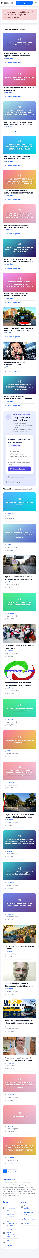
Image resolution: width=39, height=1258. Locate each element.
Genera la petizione (20, 469)
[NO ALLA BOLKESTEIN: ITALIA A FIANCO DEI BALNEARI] (19, 83)
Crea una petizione (24, 3)
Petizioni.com (7, 3)
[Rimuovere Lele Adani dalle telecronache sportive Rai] (19, 357)
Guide (5, 1202)
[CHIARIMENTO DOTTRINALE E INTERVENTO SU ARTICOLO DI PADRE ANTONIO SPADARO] (19, 392)
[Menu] (35, 3)
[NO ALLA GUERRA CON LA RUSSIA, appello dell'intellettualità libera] (19, 49)
